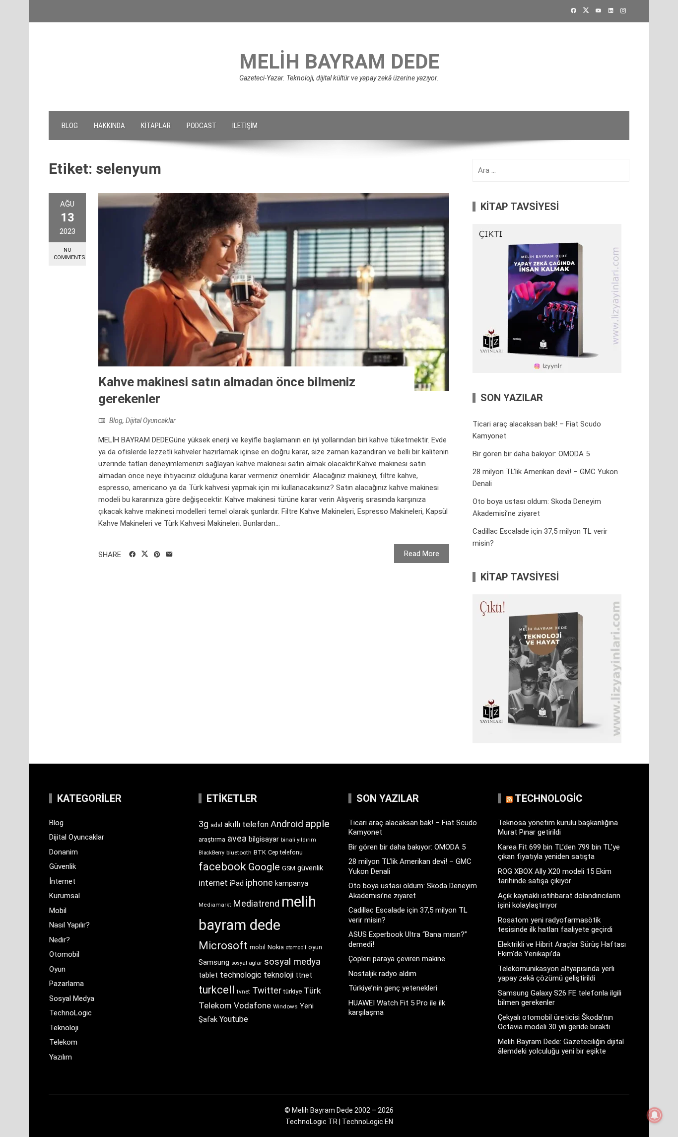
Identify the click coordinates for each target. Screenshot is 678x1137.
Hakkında (109, 125)
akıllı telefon (246, 824)
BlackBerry (211, 853)
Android (287, 824)
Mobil (58, 910)
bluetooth (239, 852)
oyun (315, 947)
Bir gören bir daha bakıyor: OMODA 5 (531, 453)
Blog (70, 125)
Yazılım (60, 1057)
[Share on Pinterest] (157, 555)
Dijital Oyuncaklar (151, 421)
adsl (216, 825)
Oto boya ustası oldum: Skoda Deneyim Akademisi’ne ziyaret (412, 890)
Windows (285, 1006)
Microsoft (223, 945)
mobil (258, 947)
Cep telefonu (285, 852)
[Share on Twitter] (144, 554)
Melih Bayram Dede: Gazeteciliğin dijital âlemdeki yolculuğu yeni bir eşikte (561, 1046)
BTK (260, 852)
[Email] (169, 555)
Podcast (201, 125)
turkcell (217, 990)
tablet (208, 975)
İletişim (245, 125)
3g (203, 824)
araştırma (212, 839)
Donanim (63, 852)
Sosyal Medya (71, 998)
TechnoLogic (70, 1012)
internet (213, 883)
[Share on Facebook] (132, 555)
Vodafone (252, 1005)
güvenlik (310, 867)
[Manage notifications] (655, 1115)
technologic (241, 975)
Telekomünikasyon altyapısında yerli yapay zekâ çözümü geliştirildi (556, 973)
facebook (222, 866)
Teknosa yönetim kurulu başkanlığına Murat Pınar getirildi (558, 827)
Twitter (266, 990)
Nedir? (59, 939)
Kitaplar (156, 125)
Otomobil (64, 954)
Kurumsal (64, 895)
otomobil (296, 947)
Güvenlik (62, 866)
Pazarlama (66, 983)
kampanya (291, 883)
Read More (421, 553)
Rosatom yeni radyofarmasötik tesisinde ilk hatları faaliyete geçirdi (555, 925)
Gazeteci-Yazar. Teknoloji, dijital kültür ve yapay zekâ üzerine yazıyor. (339, 78)
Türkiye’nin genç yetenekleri (392, 988)
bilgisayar (264, 839)
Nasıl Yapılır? (69, 925)
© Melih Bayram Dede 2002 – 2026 (339, 1110)
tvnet (243, 991)
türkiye (292, 991)
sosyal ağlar (246, 963)
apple (317, 824)
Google (264, 867)
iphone (259, 882)
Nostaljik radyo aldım (382, 973)
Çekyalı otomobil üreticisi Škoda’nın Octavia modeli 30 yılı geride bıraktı (555, 1022)
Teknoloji (63, 1027)
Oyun (57, 969)
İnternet (62, 881)
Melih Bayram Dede (339, 61)
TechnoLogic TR (311, 1122)
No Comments (69, 254)
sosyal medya (292, 961)
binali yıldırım (298, 840)
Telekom (63, 1042)
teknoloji (278, 975)
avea (237, 838)
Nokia (276, 947)
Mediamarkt (215, 905)
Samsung (214, 962)
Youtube (233, 1019)
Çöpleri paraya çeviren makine (396, 958)
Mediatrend (256, 903)
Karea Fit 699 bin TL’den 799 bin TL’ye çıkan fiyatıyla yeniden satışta (559, 852)
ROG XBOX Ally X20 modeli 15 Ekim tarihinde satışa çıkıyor (554, 876)
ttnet (303, 975)
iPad (237, 883)
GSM (288, 868)
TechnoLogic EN (367, 1122)
